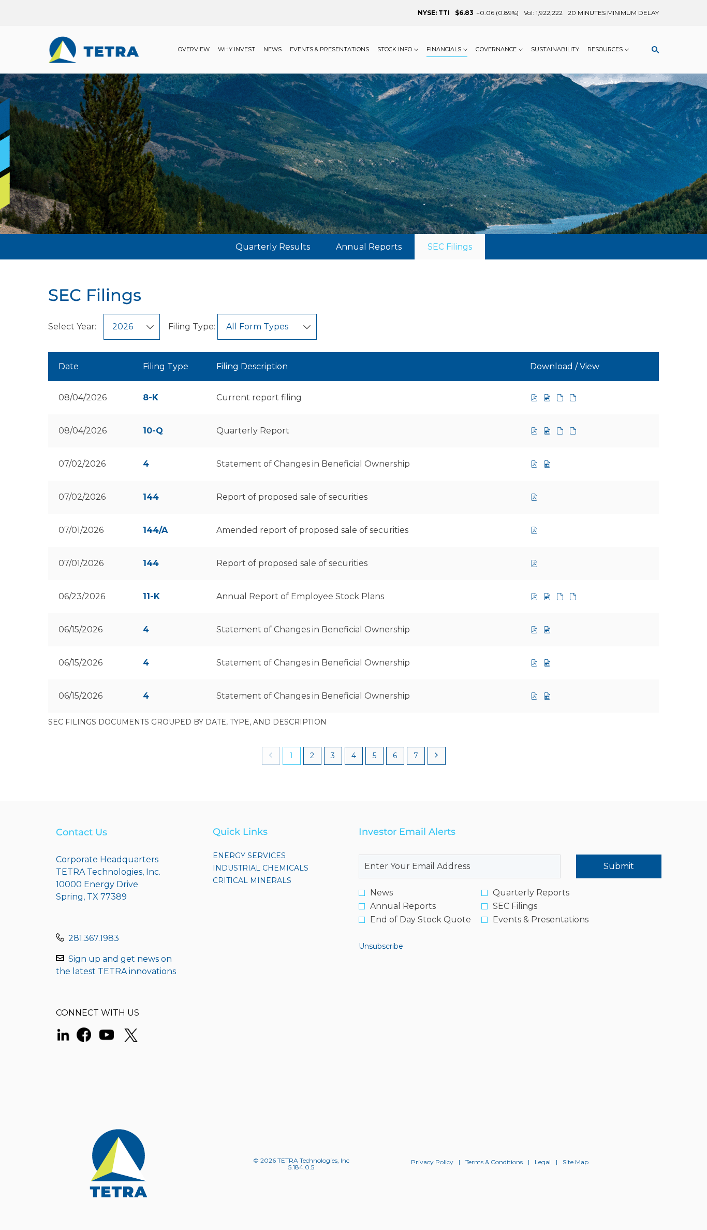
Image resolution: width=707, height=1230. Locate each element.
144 (151, 497)
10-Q (153, 431)
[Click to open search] (652, 50)
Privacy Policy (432, 1162)
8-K (150, 397)
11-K (151, 596)
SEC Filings (515, 906)
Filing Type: (191, 326)
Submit (618, 866)
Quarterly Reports (531, 893)
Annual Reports (403, 906)
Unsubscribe (381, 946)
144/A (155, 530)
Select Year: (72, 326)
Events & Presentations (540, 920)
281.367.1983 (93, 938)
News (381, 893)
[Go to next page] (437, 756)
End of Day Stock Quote (420, 920)
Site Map (575, 1162)
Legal (543, 1162)
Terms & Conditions (494, 1162)
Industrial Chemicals (275, 868)
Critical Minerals (271, 880)
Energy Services (268, 855)
